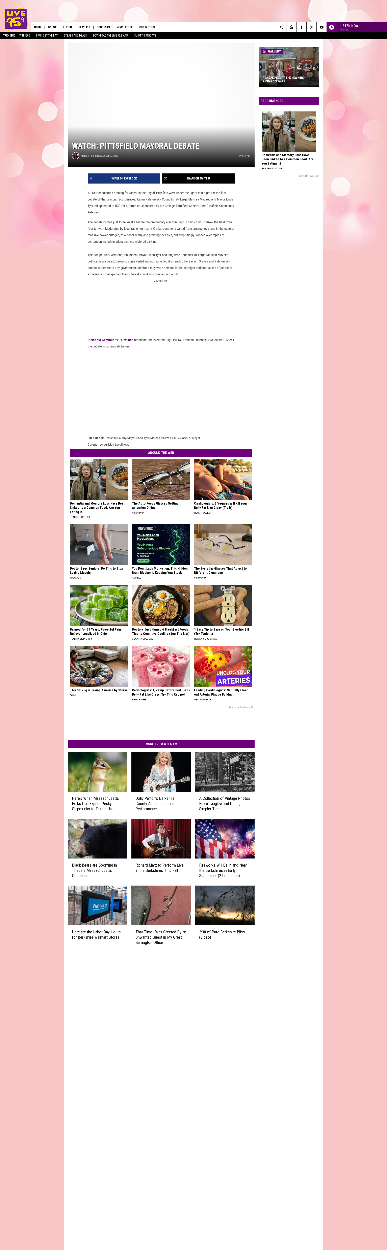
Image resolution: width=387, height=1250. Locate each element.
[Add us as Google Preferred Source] (291, 27)
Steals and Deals (75, 35)
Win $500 (24, 35)
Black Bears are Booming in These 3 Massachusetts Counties (94, 870)
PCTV (175, 438)
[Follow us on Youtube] (322, 27)
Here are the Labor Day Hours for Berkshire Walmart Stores (96, 934)
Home (37, 27)
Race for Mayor (190, 438)
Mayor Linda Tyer (138, 438)
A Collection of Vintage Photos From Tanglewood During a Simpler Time (224, 803)
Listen (67, 27)
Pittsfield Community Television (110, 340)
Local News (122, 444)
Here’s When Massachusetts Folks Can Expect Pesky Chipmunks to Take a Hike (95, 803)
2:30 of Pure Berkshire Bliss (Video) (222, 935)
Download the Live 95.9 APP (110, 35)
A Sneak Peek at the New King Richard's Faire (283, 79)
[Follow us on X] (311, 27)
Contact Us (147, 27)
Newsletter (125, 27)
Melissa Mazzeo (160, 438)
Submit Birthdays (145, 35)
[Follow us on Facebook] (301, 27)
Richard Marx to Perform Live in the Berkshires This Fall (159, 868)
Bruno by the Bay (47, 35)
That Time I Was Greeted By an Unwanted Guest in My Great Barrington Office (160, 937)
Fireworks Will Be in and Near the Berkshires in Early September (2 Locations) (223, 870)
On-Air (52, 27)
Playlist (84, 27)
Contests (103, 27)
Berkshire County (115, 438)
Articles (109, 444)
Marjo (84, 155)
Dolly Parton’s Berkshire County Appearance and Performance (155, 803)
